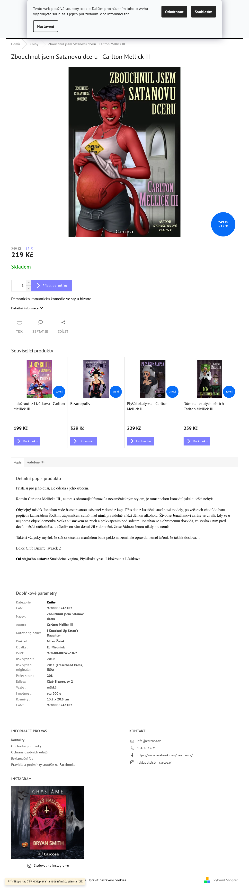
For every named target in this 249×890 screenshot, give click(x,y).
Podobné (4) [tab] (35, 462)
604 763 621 (146, 748)
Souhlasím (203, 11)
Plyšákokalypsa (92, 558)
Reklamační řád (22, 758)
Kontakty (18, 740)
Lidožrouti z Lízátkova (123, 558)
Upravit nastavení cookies (107, 880)
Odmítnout (174, 11)
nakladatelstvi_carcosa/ (154, 762)
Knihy (51, 602)
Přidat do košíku (55, 285)
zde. (127, 13)
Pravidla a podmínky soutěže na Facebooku (43, 764)
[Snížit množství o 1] (28, 288)
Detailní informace (24, 308)
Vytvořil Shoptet (225, 880)
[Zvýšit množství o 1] (28, 283)
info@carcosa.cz (149, 741)
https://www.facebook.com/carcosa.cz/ (165, 755)
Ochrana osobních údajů (29, 752)
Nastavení (45, 26)
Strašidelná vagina (64, 558)
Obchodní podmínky (26, 746)
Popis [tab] (18, 462)
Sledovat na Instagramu (51, 865)
